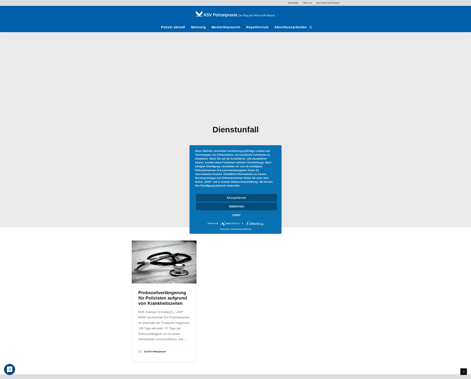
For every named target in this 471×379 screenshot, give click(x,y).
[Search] (310, 27)
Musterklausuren (226, 27)
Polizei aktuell (173, 27)
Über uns (307, 3)
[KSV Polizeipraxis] (235, 14)
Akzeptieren (236, 198)
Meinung (198, 27)
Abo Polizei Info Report (327, 3)
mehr (236, 215)
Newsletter (293, 3)
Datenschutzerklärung (241, 229)
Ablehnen (236, 206)
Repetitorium (257, 27)
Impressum (225, 229)
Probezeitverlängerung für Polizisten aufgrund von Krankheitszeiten (162, 298)
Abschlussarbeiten (290, 27)
